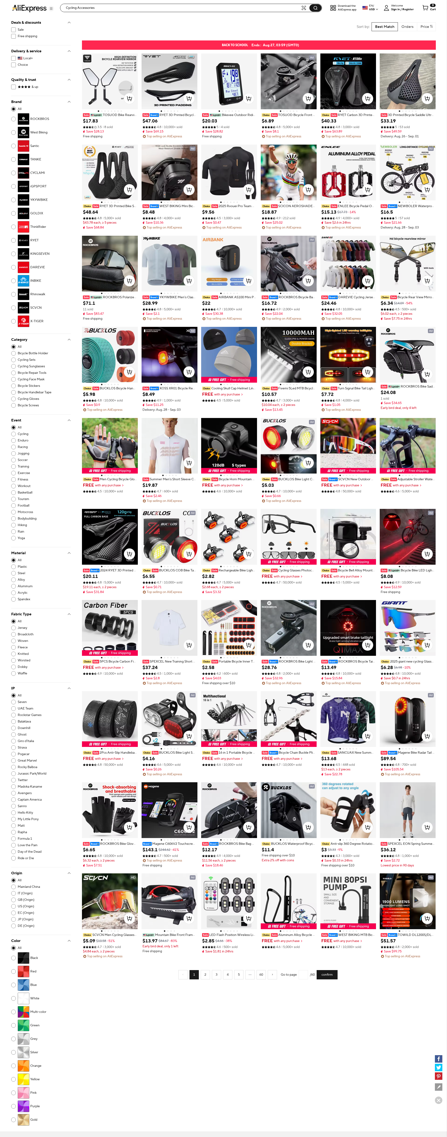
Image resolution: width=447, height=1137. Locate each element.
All (19, 109)
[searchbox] (182, 8)
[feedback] (438, 1087)
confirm (327, 975)
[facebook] (438, 1059)
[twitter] (438, 1067)
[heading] (110, 115)
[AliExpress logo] (29, 8)
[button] (51, 8)
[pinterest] (438, 1076)
